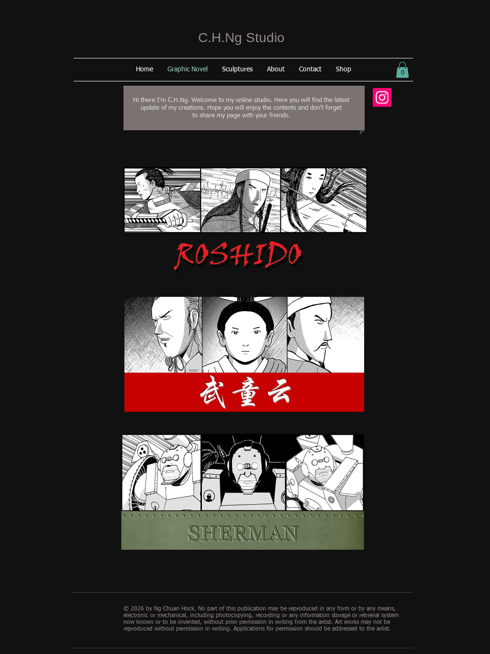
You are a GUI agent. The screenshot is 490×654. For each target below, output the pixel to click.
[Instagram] (382, 97)
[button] (402, 70)
